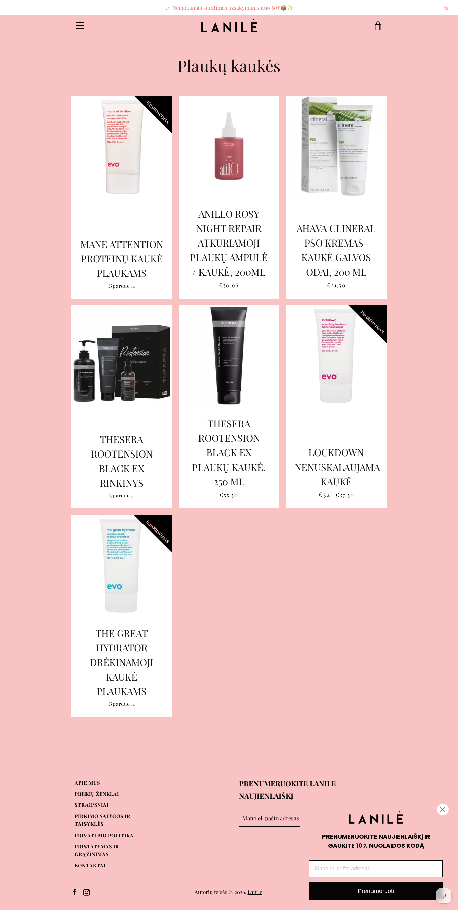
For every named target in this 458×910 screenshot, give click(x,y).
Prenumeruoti (376, 891)
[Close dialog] (443, 809)
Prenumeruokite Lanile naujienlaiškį (287, 789)
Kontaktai (90, 865)
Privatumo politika (104, 835)
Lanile (255, 891)
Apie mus (87, 782)
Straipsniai (92, 804)
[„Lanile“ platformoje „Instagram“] (86, 891)
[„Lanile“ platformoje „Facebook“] (74, 891)
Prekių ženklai (97, 793)
